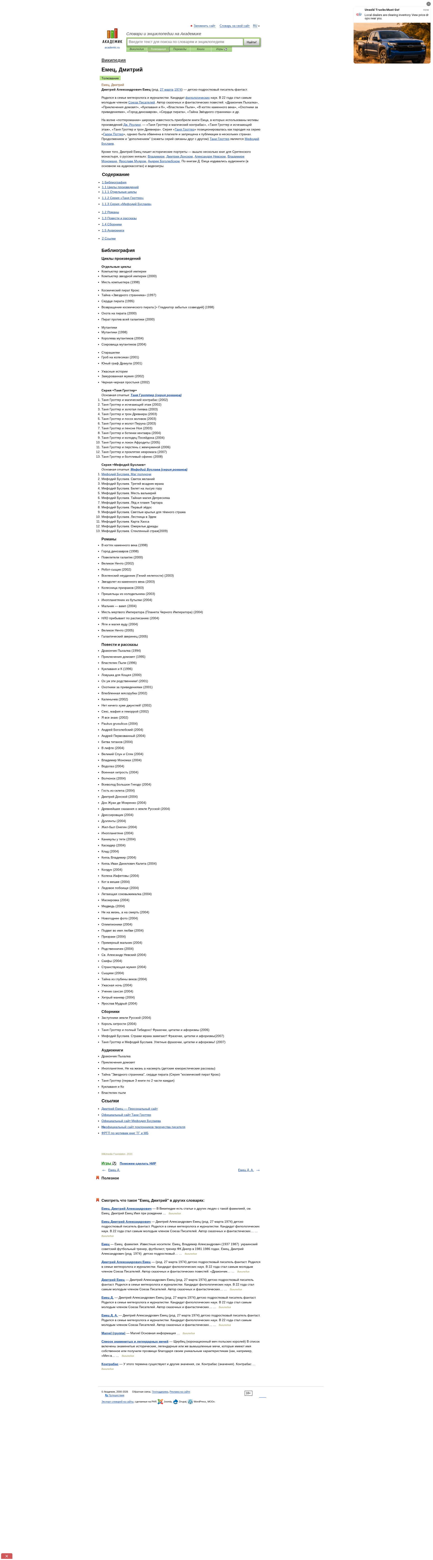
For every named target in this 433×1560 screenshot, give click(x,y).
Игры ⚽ (221, 49)
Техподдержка (160, 1391)
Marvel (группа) (113, 1333)
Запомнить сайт (204, 25)
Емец (105, 1244)
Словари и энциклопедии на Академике (163, 34)
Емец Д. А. (246, 1170)
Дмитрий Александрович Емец (126, 1262)
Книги (201, 49)
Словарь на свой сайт (235, 25)
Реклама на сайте (180, 1391)
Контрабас (109, 1364)
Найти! (252, 42)
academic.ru (112, 47)
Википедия (137, 49)
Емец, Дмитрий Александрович (126, 1208)
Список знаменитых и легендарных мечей (134, 1341)
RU (255, 25)
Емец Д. (114, 1170)
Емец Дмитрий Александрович (126, 1221)
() (156, 395)
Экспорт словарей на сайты (117, 1401)
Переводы (180, 49)
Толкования (158, 49)
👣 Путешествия (114, 1395)
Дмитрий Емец (113, 1279)
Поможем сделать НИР (138, 1163)
